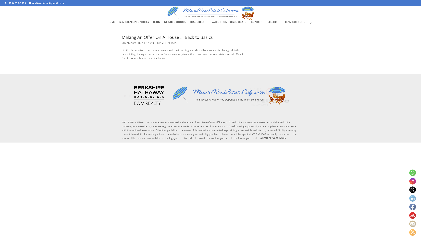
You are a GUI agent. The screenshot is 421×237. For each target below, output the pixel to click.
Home (111, 22)
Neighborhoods (175, 22)
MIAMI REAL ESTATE (168, 42)
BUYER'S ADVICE (147, 42)
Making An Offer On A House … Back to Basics (167, 37)
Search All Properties (134, 22)
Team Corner (293, 22)
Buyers (255, 22)
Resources (197, 22)
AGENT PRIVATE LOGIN (273, 138)
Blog (156, 22)
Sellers (272, 22)
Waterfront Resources (227, 22)
